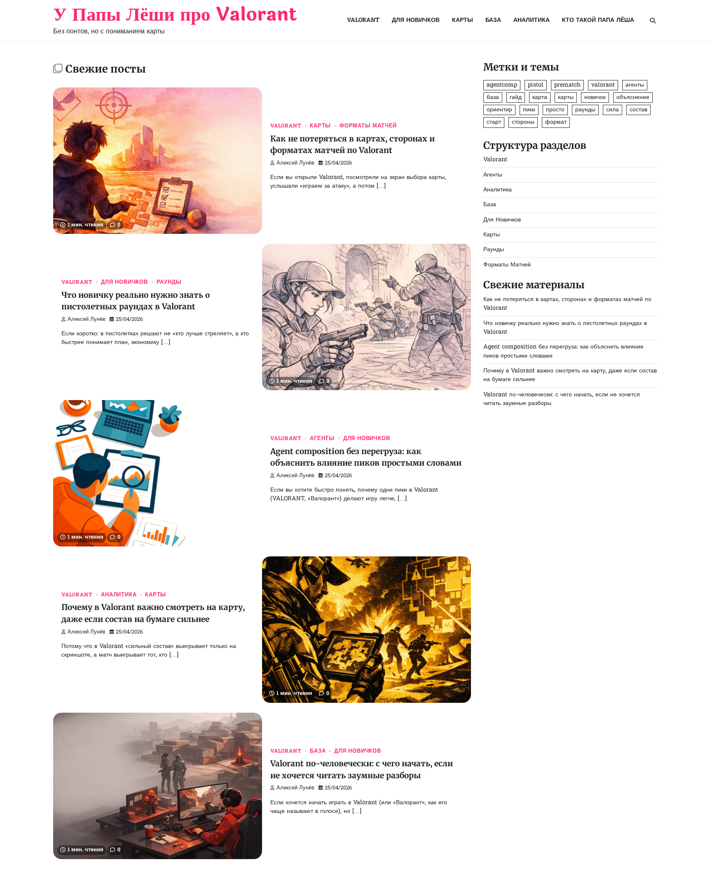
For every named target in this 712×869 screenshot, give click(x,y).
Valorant (363, 20)
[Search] (652, 20)
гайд (516, 97)
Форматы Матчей (368, 126)
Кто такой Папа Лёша (598, 20)
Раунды (169, 282)
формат (556, 122)
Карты (462, 20)
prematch (567, 85)
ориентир (499, 110)
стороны (523, 122)
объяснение (632, 97)
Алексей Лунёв (295, 163)
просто (555, 110)
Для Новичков (416, 20)
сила (612, 110)
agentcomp (502, 85)
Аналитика (531, 20)
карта (539, 97)
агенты (634, 85)
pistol (535, 85)
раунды (585, 110)
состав (638, 110)
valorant (603, 85)
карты (566, 97)
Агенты (322, 439)
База (493, 20)
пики (529, 110)
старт (494, 122)
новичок (595, 97)
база (493, 97)
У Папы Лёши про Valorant (175, 14)
